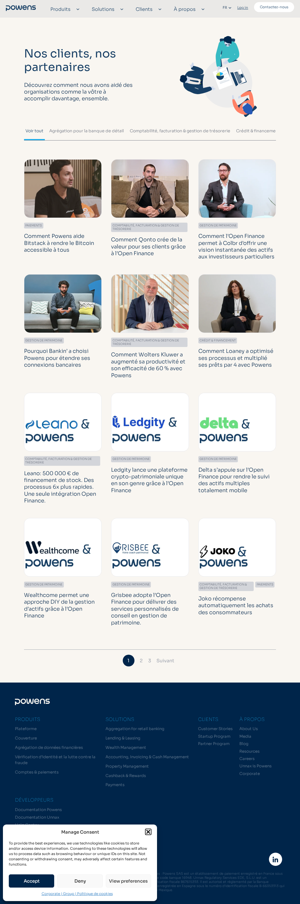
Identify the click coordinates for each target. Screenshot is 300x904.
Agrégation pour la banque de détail (86, 130)
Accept (32, 881)
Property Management (127, 766)
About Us (248, 728)
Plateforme (26, 728)
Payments (115, 784)
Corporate (249, 773)
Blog (243, 743)
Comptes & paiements (37, 772)
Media (245, 736)
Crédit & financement (258, 130)
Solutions (103, 9)
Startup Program (214, 736)
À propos (184, 9)
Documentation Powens (38, 809)
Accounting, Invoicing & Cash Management (147, 756)
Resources (249, 751)
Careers (247, 758)
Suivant (165, 661)
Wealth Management (125, 747)
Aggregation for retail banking (134, 728)
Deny (80, 881)
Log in (242, 7)
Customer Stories (215, 728)
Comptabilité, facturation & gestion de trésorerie (180, 130)
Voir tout (34, 130)
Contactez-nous (274, 7)
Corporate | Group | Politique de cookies (77, 893)
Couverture (26, 738)
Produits (60, 9)
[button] (148, 832)
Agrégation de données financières (49, 747)
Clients (144, 9)
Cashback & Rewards (125, 775)
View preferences (128, 881)
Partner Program (214, 743)
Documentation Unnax (37, 817)
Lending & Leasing (122, 738)
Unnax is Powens (255, 766)
